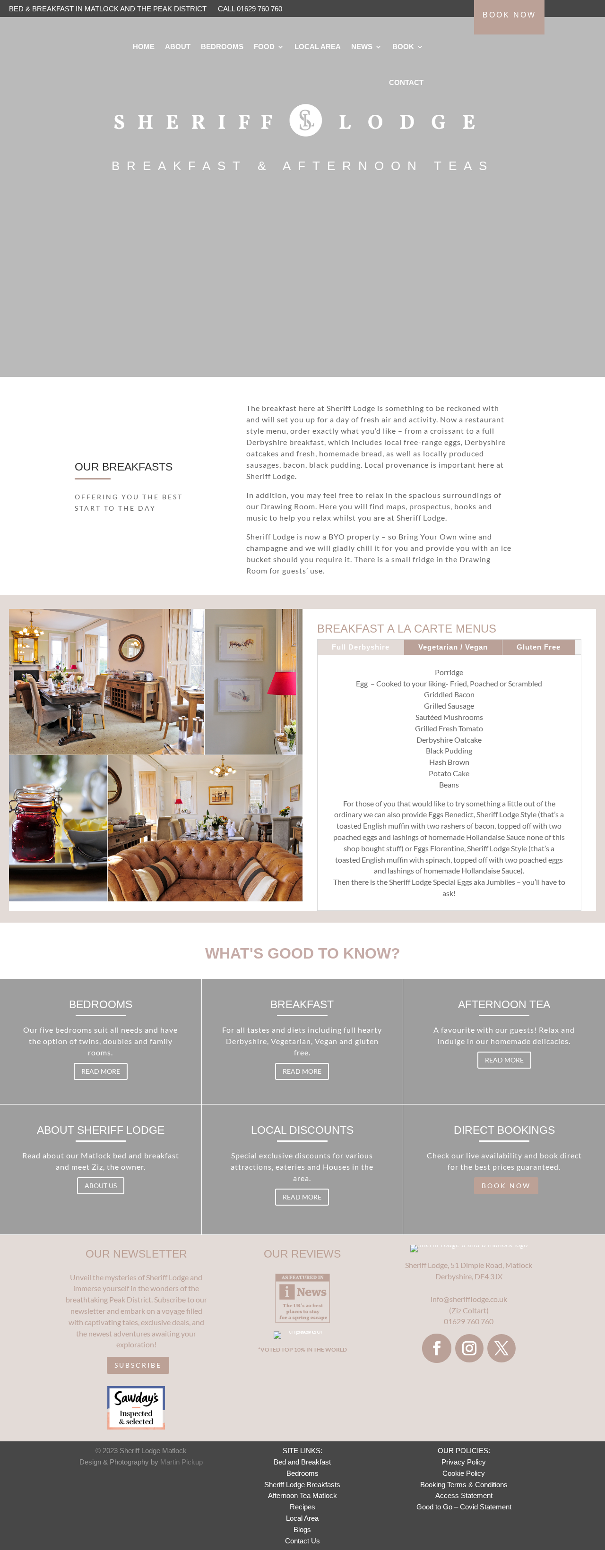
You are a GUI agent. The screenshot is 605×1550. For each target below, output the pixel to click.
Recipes (302, 1507)
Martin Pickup (181, 1462)
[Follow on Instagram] (469, 1348)
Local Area (317, 47)
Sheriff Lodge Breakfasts (302, 1485)
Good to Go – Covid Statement (463, 1507)
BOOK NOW (506, 1186)
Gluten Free (539, 647)
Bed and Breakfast (302, 1462)
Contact (406, 82)
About (177, 47)
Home (144, 47)
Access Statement (464, 1495)
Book (403, 47)
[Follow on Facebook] (436, 1348)
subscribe (138, 1365)
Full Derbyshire (360, 647)
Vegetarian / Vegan (453, 647)
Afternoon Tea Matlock (302, 1495)
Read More (100, 1071)
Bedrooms (222, 47)
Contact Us (302, 1541)
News (361, 47)
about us (101, 1186)
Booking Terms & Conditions (464, 1485)
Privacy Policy (463, 1462)
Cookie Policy (463, 1473)
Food (264, 47)
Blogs (302, 1529)
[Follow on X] (501, 1348)
